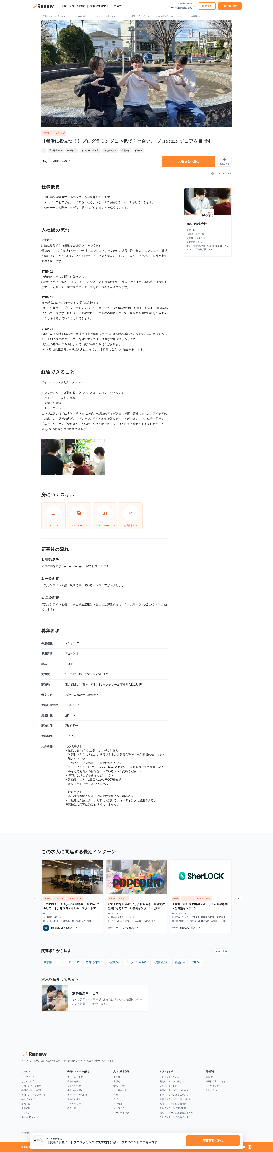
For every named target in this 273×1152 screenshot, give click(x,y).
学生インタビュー (30, 1099)
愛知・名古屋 (120, 1086)
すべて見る (221, 951)
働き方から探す (75, 1090)
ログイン (207, 5)
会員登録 (25, 1108)
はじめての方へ (29, 1081)
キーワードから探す (77, 1095)
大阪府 (116, 1081)
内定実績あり (110, 150)
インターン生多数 (90, 150)
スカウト (119, 5)
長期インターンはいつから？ (174, 1090)
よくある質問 (212, 1086)
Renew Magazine (30, 1117)
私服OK (138, 150)
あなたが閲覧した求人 (182, 7)
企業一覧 (25, 1103)
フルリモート (120, 1090)
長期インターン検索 (73, 5)
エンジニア (59, 132)
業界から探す (74, 1086)
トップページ (28, 1077)
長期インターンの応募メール (174, 1117)
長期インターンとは (170, 1077)
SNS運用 (118, 1103)
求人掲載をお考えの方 (186, 3)
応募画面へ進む (188, 161)
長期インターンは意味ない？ (174, 1095)
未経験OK (72, 150)
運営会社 (210, 1077)
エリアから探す (75, 1077)
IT (44, 150)
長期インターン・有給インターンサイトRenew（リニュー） (68, 16)
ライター (117, 1099)
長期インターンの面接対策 (173, 1103)
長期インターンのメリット (173, 1086)
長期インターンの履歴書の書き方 (176, 1112)
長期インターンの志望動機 (173, 1108)
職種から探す (74, 1081)
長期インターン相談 (31, 1090)
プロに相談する (99, 5)
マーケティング (121, 1112)
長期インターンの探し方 (172, 1081)
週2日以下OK (56, 150)
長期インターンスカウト (33, 1095)
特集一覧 (71, 1108)
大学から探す (74, 1099)
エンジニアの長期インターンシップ (111, 16)
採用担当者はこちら (216, 1081)
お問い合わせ (212, 1090)
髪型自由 (125, 150)
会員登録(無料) (230, 5)
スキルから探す (75, 1103)
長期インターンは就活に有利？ (175, 1099)
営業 (115, 1095)
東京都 (46, 132)
